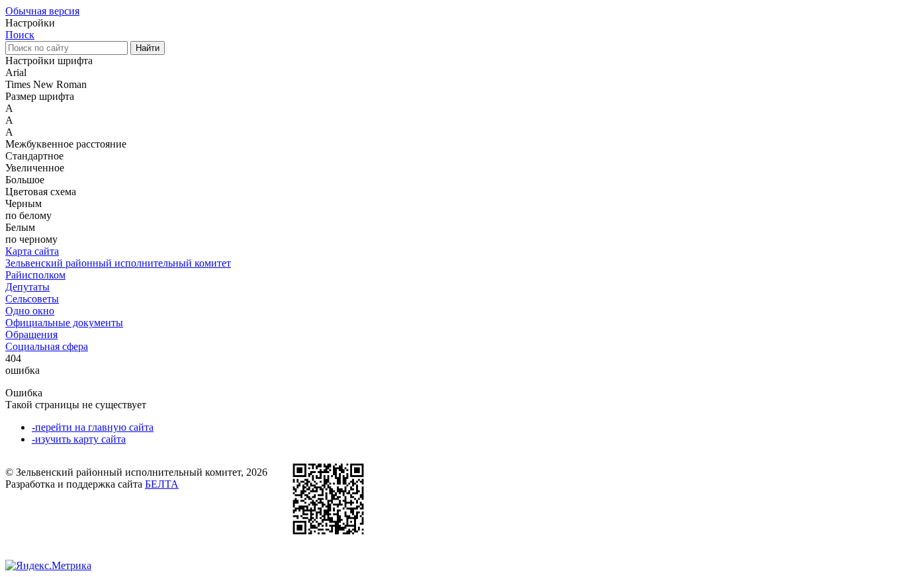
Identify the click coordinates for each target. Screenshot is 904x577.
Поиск (19, 34)
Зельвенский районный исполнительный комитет (118, 263)
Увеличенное (34, 167)
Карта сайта (32, 251)
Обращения (31, 334)
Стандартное (34, 155)
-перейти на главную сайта (93, 427)
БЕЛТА (162, 484)
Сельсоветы (32, 298)
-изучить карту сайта (79, 439)
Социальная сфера (46, 346)
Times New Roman (46, 84)
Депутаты (27, 286)
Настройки (30, 22)
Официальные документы (64, 322)
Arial (15, 72)
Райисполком (35, 275)
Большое (24, 179)
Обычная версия (42, 11)
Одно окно (29, 310)
